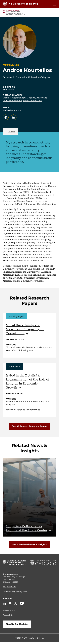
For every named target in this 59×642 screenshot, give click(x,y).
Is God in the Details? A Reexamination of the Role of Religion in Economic (27, 381)
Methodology (18, 97)
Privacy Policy (9, 610)
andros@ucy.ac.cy (12, 110)
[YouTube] (22, 603)
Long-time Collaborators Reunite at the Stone (26, 528)
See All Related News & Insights (29, 544)
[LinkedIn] (4, 603)
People (11, 131)
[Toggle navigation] (54, 4)
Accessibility (8, 615)
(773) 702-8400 (9, 587)
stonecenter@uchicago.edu (15, 591)
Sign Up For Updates (17, 624)
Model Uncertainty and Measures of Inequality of (25, 329)
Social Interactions (32, 100)
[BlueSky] (10, 603)
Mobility (30, 97)
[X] (15, 603)
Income (7, 97)
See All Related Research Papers (29, 426)
